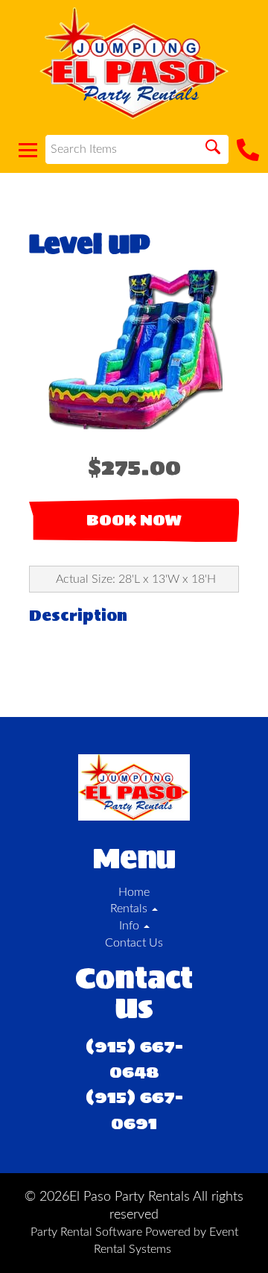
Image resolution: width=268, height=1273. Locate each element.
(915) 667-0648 (134, 1059)
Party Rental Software (86, 1232)
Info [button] (130, 926)
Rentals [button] (130, 909)
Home (134, 892)
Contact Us (134, 943)
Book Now (134, 520)
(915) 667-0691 (134, 1109)
